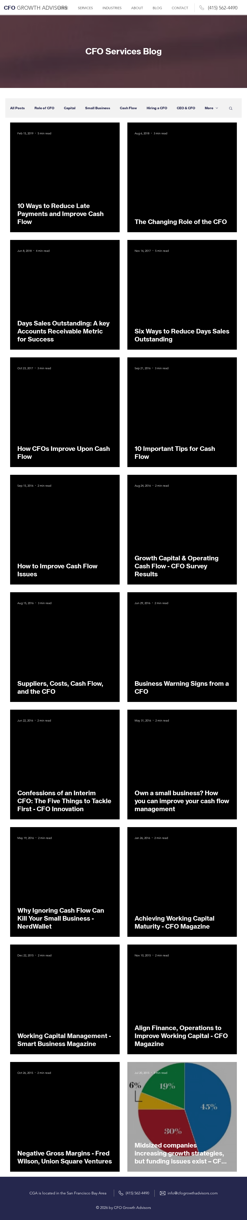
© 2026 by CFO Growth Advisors (123, 1207)
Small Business (97, 108)
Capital (69, 108)
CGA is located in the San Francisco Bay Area (67, 1193)
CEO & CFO (186, 108)
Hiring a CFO (157, 108)
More (209, 108)
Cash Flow (128, 108)
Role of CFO (44, 108)
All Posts (17, 108)
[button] (230, 108)
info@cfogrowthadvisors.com (193, 1193)
